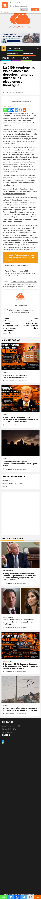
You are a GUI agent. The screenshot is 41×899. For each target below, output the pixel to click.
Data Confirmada (18, 92)
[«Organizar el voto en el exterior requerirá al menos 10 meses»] (20, 356)
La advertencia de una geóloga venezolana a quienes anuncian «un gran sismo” (20, 464)
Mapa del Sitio (6, 480)
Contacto (25, 58)
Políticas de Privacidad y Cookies (12, 483)
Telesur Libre (30, 287)
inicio (9, 48)
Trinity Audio (21, 101)
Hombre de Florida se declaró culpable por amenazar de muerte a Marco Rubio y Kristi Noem (20, 622)
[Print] (24, 110)
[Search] (38, 48)
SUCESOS (15, 58)
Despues (24, 10)
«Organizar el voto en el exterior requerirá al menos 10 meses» (16, 376)
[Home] (4, 48)
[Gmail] (20, 110)
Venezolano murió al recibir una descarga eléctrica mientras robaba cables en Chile (20, 709)
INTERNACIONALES (8, 571)
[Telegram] (9, 110)
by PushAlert (6, 12)
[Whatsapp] (5, 110)
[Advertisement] (20, 513)
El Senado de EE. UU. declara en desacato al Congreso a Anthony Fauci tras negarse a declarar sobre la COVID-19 (20, 666)
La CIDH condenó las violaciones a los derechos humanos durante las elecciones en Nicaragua (20, 284)
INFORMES (5, 58)
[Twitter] (16, 110)
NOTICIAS (17, 48)
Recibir (35, 10)
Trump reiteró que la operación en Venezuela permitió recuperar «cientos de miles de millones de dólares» (20, 419)
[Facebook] (12, 110)
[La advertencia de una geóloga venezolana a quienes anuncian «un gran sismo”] (20, 443)
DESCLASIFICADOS (13, 53)
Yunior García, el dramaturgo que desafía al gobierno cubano (31, 323)
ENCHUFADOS (28, 53)
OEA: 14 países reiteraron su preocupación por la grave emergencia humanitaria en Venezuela (10, 326)
